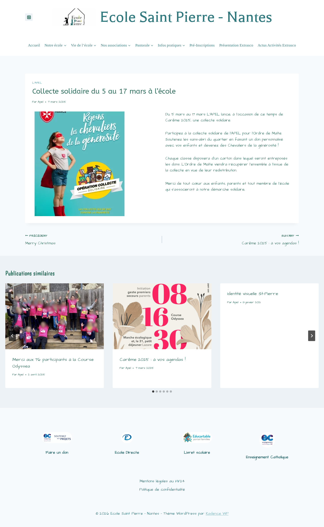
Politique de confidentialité (162, 489)
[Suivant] (311, 335)
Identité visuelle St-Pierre (252, 294)
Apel (40, 102)
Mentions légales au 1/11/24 (162, 481)
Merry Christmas (40, 240)
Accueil (34, 45)
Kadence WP (217, 513)
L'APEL (37, 83)
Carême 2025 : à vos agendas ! (270, 240)
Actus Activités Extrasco (277, 45)
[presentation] (54, 316)
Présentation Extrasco (236, 45)
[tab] (153, 391)
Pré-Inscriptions (202, 45)
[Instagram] (29, 17)
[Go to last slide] (12, 335)
